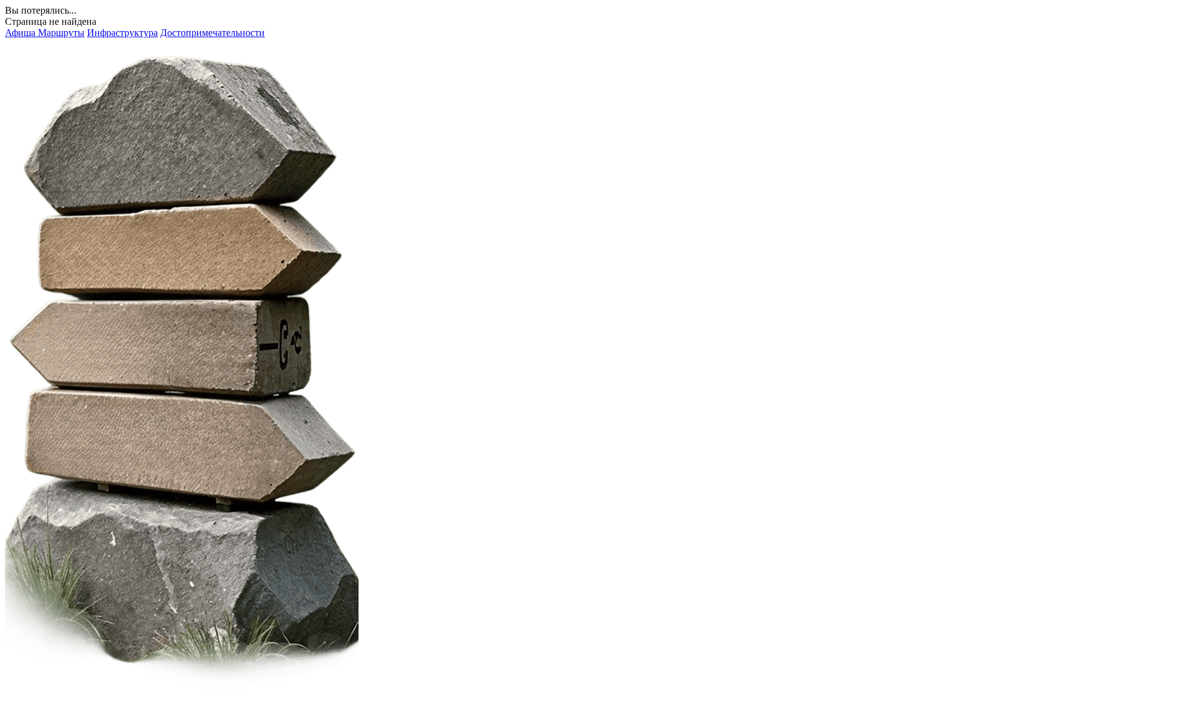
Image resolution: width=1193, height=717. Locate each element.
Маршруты (61, 32)
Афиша (21, 32)
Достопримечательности (212, 32)
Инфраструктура (122, 32)
